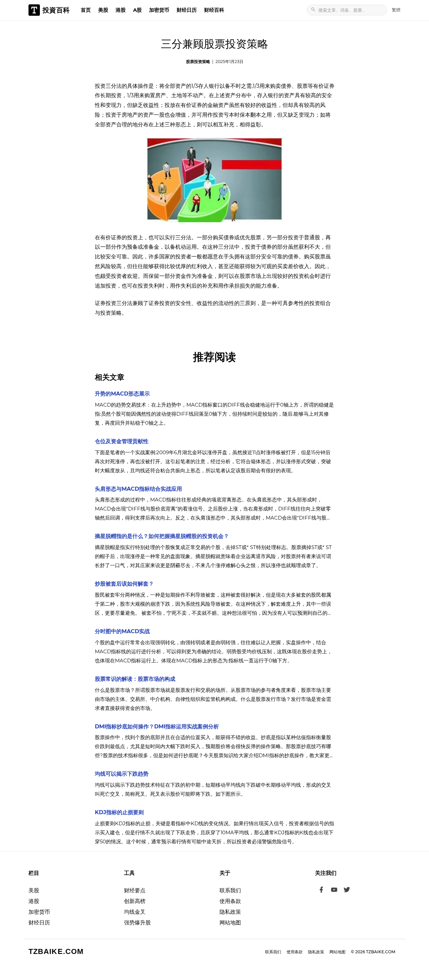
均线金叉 (134, 912)
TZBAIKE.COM (55, 951)
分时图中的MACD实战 (122, 631)
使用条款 (230, 901)
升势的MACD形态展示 (122, 393)
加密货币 (159, 10)
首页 (86, 10)
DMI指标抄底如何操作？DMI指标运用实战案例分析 (157, 726)
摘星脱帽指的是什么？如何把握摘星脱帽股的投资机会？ (162, 536)
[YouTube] (334, 890)
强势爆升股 (137, 922)
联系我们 (230, 890)
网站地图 (230, 922)
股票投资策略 (198, 61)
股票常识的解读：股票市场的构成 (135, 679)
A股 (137, 10)
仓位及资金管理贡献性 (121, 441)
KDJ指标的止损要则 (119, 812)
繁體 (396, 9)
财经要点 (134, 890)
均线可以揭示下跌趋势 (121, 774)
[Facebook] (321, 890)
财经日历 (187, 10)
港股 (121, 10)
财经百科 (214, 10)
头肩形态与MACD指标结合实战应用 (138, 489)
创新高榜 (134, 901)
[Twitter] (347, 890)
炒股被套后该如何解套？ (124, 584)
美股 (103, 10)
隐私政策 (230, 912)
